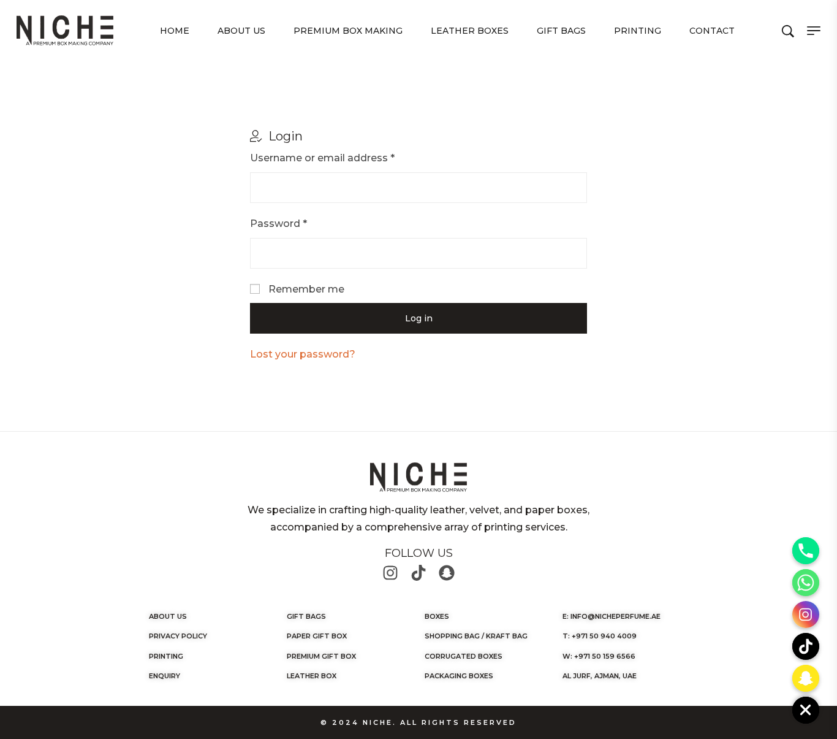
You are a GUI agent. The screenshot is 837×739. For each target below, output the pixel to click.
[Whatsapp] (805, 582)
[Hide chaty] (805, 710)
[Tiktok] (418, 573)
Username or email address (322, 158)
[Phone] (805, 550)
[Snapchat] (447, 573)
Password (278, 223)
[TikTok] (805, 646)
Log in (419, 318)
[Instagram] (390, 573)
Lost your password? (302, 354)
